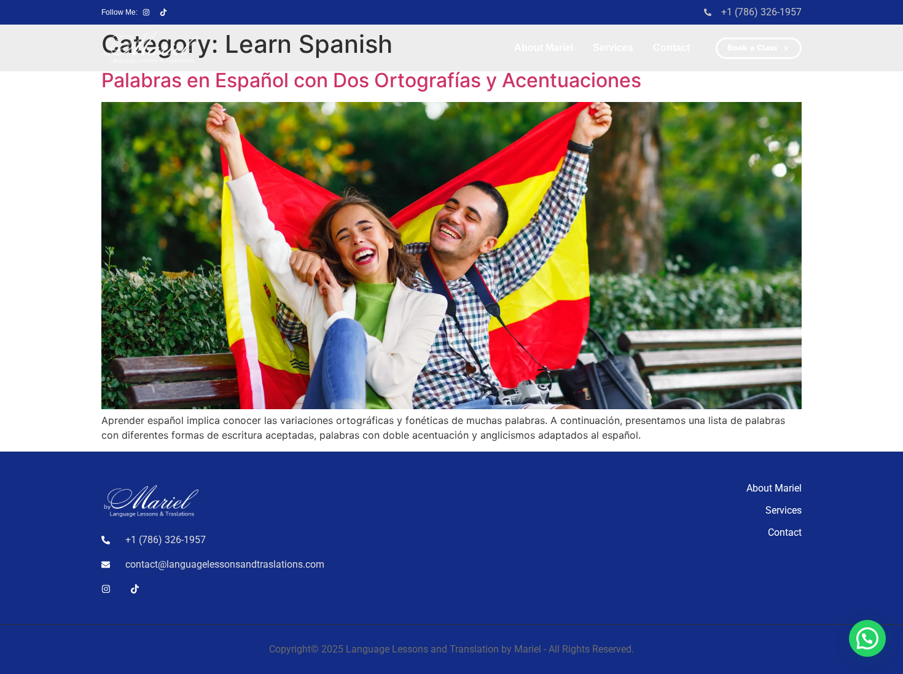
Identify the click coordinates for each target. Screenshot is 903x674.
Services (613, 47)
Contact (671, 47)
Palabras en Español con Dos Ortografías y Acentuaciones (371, 80)
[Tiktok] (163, 12)
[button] (867, 638)
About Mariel (543, 47)
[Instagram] (146, 12)
